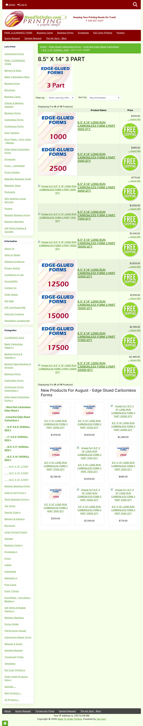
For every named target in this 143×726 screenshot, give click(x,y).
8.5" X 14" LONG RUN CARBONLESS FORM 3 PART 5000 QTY (96, 187)
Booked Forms (12, 83)
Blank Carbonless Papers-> (13, 346)
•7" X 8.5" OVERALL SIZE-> (16, 438)
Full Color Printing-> (14, 670)
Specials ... (10, 686)
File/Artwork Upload (15, 630)
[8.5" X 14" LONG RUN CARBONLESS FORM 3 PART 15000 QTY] (57, 307)
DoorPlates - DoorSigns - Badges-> (17, 599)
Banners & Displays (14, 519)
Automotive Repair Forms (17, 637)
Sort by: (82, 97)
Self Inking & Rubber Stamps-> (15, 609)
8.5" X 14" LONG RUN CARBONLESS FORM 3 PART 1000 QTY (96, 126)
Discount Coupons (14, 314)
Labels (7, 564)
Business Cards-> (13, 545)
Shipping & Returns (14, 261)
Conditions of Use (14, 274)
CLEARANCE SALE (14, 337)
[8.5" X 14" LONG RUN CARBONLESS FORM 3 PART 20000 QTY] (57, 368)
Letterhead (10, 571)
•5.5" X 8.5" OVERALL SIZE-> (17, 428)
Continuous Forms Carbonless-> (14, 389)
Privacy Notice (12, 268)
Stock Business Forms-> (17, 499)
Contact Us (10, 287)
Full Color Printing (102, 32)
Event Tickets (11, 591)
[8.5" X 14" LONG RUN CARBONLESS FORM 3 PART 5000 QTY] (57, 189)
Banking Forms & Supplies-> (13, 356)
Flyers (7, 558)
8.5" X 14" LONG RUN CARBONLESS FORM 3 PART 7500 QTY (96, 215)
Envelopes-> (10, 551)
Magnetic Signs (12, 185)
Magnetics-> (10, 578)
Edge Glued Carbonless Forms (16, 151)
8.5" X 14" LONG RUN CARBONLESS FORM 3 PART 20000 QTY (96, 367)
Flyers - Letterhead (14, 165)
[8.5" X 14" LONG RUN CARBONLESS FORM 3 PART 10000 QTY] (57, 245)
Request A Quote (13, 643)
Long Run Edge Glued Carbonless (101, 46)
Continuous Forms (14, 126)
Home (11, 4)
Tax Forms (9, 506)
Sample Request (32, 38)
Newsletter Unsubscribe (17, 320)
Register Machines (14, 221)
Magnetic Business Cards (17, 179)
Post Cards (10, 584)
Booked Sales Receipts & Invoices (17, 366)
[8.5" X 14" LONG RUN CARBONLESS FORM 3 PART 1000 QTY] (57, 127)
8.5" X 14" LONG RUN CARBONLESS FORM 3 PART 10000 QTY (96, 243)
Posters (121, 32)
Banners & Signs (12, 70)
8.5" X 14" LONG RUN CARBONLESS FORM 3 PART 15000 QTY (96, 305)
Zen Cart (101, 719)
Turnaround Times (13, 657)
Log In (23, 4)
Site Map (9, 301)
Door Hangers (11, 132)
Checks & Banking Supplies (13, 105)
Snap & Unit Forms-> (15, 492)
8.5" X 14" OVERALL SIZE (56, 50)
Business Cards (45, 32)
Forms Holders (12, 172)
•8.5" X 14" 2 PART (16, 466)
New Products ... (13, 693)
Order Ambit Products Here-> (16, 678)
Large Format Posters (15, 532)
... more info (134, 119)
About (7, 711)
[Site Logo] (25, 19)
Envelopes (83, 32)
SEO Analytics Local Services (15, 200)
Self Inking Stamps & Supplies (15, 230)
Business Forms (65, 32)
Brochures (9, 90)
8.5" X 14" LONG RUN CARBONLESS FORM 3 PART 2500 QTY (96, 157)
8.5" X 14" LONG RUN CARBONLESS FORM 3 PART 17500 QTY (96, 337)
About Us (9, 248)
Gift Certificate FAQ (14, 307)
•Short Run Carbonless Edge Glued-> (17, 409)
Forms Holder (11, 624)
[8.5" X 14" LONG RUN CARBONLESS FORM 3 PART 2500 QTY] (57, 159)
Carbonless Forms (13, 119)
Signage (8, 538)
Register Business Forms (17, 215)
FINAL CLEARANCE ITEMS (18, 32)
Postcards (9, 192)
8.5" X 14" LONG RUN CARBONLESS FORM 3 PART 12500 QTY (96, 273)
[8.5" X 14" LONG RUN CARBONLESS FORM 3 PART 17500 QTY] (57, 338)
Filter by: (40, 97)
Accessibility (11, 281)
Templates (9, 663)
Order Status (11, 294)
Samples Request (13, 650)
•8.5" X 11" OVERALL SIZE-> (16, 448)
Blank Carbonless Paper (17, 77)
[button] (135, 4)
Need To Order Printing (70, 719)
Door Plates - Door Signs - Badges (17, 141)
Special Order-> (12, 512)
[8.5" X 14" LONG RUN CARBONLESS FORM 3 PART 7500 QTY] (57, 217)
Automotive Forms (14, 53)
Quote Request (12, 38)
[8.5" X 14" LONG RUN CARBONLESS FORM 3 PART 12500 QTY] (57, 275)
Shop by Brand (12, 255)
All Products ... (12, 699)
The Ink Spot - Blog (56, 38)
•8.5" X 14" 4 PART (16, 479)
